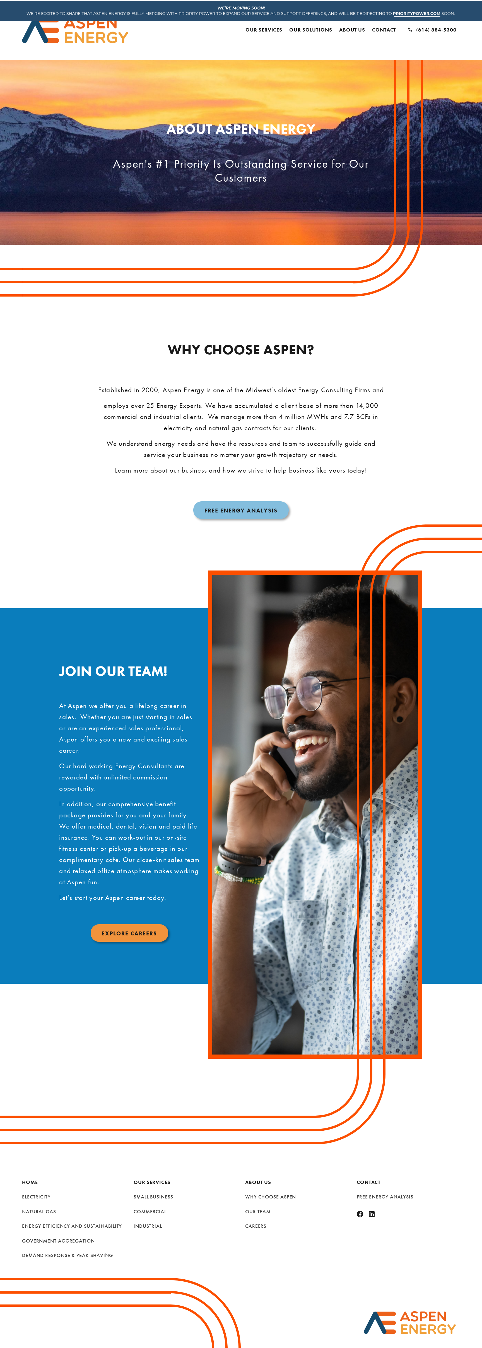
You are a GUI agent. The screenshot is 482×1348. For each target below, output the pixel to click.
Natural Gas (39, 1211)
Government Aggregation (58, 1241)
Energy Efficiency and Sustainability (72, 1226)
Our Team (258, 1211)
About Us (352, 29)
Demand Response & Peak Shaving (67, 1255)
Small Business (153, 1196)
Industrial (148, 1226)
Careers (255, 1226)
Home (30, 1182)
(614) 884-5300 (436, 29)
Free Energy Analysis (385, 1196)
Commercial (150, 1211)
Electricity (36, 1196)
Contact (384, 29)
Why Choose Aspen (270, 1196)
